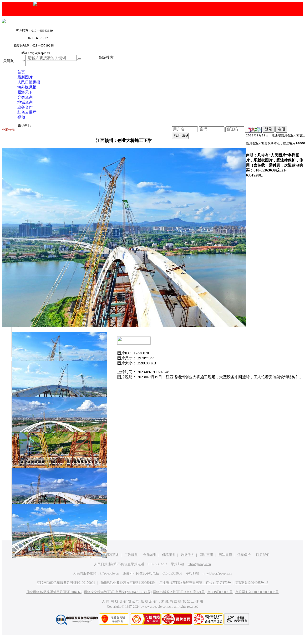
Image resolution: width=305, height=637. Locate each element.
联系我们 (262, 555)
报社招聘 (93, 555)
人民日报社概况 (47, 555)
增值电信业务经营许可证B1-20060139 (127, 583)
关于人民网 (73, 555)
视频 (21, 117)
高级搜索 (106, 57)
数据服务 (187, 555)
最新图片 (25, 77)
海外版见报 (26, 87)
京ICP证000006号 (220, 592)
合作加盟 (150, 555)
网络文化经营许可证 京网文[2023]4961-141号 (117, 592)
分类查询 (25, 97)
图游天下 (25, 92)
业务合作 (25, 107)
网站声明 (206, 555)
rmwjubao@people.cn (217, 573)
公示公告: (8, 129)
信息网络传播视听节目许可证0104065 (53, 592)
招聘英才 (112, 555)
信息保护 (244, 555)
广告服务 (131, 555)
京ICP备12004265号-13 (252, 583)
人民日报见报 (28, 82)
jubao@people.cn (199, 564)
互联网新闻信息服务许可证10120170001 (66, 583)
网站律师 (225, 555)
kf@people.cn (109, 573)
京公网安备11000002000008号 (257, 592)
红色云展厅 (26, 112)
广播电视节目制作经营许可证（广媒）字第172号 (195, 583)
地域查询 (25, 102)
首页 (21, 72)
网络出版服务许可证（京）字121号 (179, 592)
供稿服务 (168, 555)
